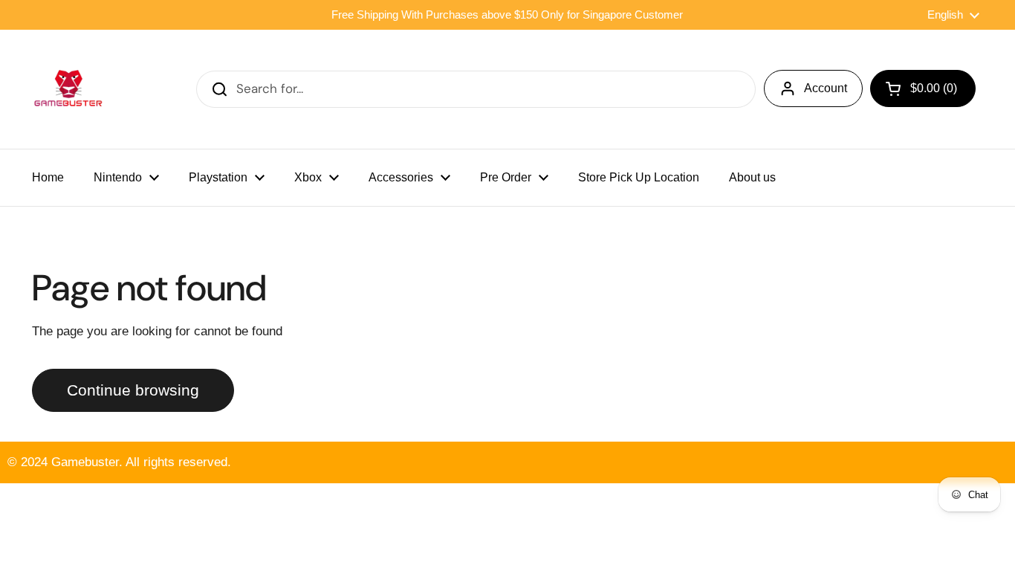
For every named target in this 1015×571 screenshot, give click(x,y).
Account (825, 88)
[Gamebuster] (69, 89)
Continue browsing (133, 390)
